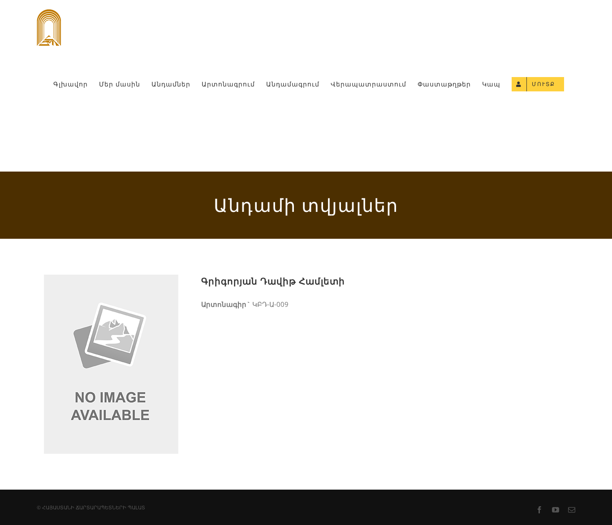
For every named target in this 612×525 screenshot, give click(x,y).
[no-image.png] (111, 282)
